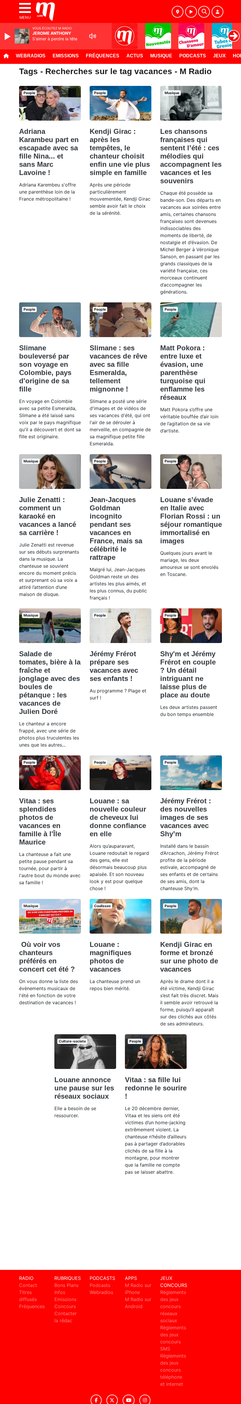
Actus (134, 55)
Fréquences (102, 55)
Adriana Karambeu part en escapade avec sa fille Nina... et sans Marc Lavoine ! (49, 151)
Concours (65, 1306)
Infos (59, 1292)
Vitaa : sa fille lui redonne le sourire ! (156, 1088)
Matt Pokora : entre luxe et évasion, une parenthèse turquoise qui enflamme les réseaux (182, 372)
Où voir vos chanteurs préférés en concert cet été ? (47, 956)
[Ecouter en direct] (191, 12)
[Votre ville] (177, 12)
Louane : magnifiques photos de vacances (110, 956)
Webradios (31, 55)
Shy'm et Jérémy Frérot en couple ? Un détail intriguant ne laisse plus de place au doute (188, 674)
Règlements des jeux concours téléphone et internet (173, 1370)
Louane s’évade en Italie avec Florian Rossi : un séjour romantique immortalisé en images (191, 520)
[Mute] (92, 36)
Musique (161, 55)
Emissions (66, 55)
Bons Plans (66, 1285)
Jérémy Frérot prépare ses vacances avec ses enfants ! (114, 666)
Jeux (219, 55)
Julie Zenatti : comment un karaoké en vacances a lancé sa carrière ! (47, 516)
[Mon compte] (217, 12)
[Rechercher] (204, 12)
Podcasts (192, 55)
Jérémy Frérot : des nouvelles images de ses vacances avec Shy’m (185, 817)
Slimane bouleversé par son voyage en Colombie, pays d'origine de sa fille (45, 368)
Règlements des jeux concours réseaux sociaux (173, 1306)
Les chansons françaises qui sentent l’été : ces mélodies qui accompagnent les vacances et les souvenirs (191, 156)
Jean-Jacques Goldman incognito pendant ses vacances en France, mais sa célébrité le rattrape (116, 528)
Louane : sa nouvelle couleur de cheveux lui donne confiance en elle (118, 817)
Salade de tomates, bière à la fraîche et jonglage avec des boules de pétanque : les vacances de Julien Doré (50, 682)
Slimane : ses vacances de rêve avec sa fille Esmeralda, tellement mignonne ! (118, 368)
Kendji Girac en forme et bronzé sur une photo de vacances (189, 956)
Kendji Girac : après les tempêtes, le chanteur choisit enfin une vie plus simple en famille (120, 151)
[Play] (8, 36)
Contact (28, 1285)
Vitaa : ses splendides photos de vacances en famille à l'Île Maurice (40, 821)
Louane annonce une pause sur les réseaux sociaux (84, 1088)
